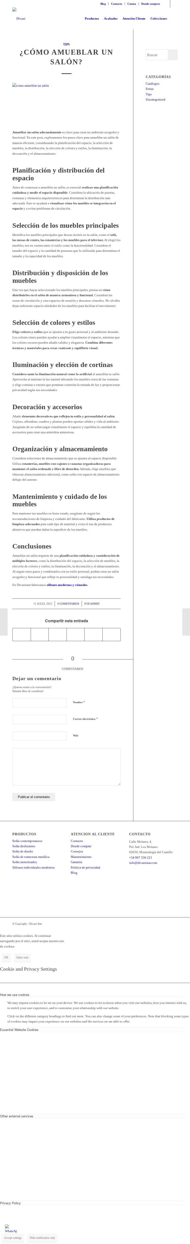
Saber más (22, 957)
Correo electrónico (85, 719)
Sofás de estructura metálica (30, 857)
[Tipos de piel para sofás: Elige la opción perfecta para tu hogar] (186, 622)
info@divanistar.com (143, 863)
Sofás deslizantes (23, 846)
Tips (66, 44)
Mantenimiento (81, 857)
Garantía (76, 862)
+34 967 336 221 (140, 857)
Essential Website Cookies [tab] (19, 1029)
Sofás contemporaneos (27, 841)
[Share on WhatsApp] (58, 634)
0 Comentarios (68, 603)
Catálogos (152, 83)
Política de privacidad (85, 867)
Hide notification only (42, 1238)
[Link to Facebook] (166, 3)
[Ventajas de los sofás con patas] (4, 622)
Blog (103, 3)
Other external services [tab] (16, 1116)
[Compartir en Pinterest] (76, 634)
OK (6, 957)
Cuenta (131, 3)
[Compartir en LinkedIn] (93, 634)
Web (75, 735)
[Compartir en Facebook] (22, 634)
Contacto (116, 3)
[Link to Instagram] (174, 3)
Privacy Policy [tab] (10, 1203)
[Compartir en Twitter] (40, 634)
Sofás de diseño (22, 851)
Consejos (77, 851)
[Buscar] (173, 18)
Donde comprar (150, 3)
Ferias (150, 89)
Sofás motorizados (24, 862)
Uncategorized (155, 99)
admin (94, 603)
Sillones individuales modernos (33, 867)
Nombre (79, 702)
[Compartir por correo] (111, 634)
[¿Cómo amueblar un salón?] (66, 103)
